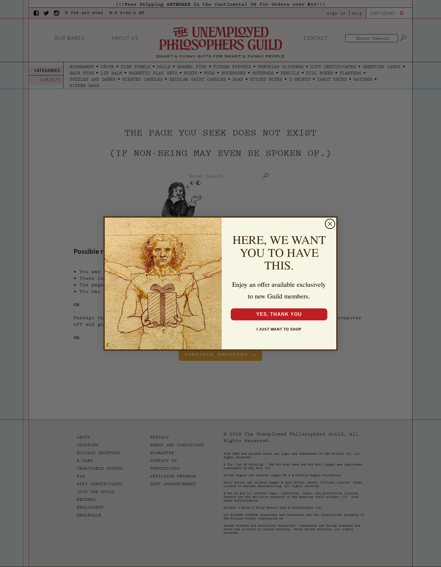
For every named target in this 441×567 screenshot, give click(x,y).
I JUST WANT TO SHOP (279, 329)
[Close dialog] (330, 223)
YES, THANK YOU (279, 314)
